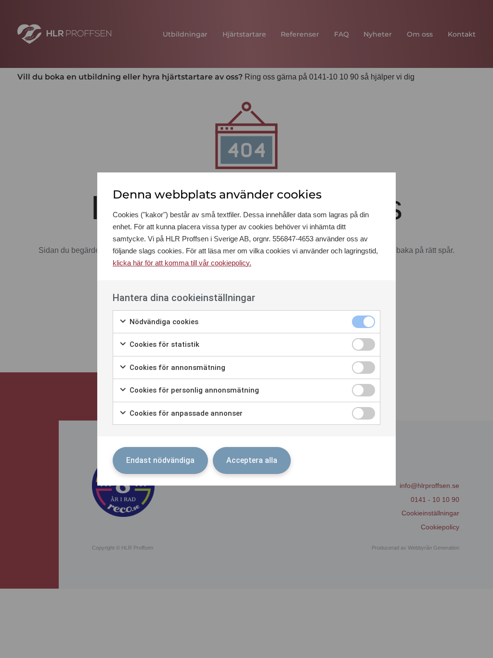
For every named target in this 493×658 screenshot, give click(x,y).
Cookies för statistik (163, 344)
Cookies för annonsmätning (176, 367)
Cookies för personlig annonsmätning (193, 390)
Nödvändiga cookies (163, 321)
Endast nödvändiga (160, 460)
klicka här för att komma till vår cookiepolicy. (182, 263)
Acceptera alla (251, 460)
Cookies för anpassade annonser (185, 413)
